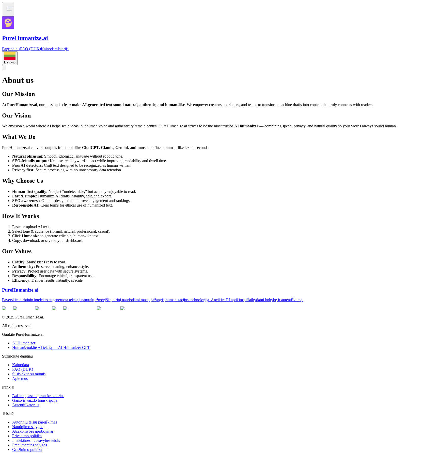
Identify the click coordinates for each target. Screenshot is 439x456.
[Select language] (4, 67)
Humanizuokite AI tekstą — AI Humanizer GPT (51, 347)
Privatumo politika (27, 436)
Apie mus (20, 378)
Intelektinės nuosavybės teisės (36, 440)
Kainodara (49, 49)
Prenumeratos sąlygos (29, 445)
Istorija (63, 49)
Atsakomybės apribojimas (33, 431)
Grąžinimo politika (27, 449)
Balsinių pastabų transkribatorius (38, 396)
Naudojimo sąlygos (27, 427)
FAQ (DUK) (30, 49)
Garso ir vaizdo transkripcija (34, 400)
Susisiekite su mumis (28, 374)
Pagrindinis (11, 49)
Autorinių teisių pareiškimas (34, 422)
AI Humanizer (23, 343)
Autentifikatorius (25, 405)
